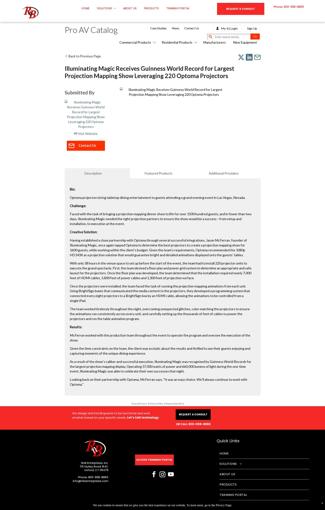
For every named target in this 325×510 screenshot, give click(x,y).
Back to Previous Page (84, 56)
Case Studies (158, 28)
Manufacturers (214, 42)
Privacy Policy (156, 403)
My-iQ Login (229, 28)
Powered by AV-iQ (175, 403)
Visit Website (87, 133)
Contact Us (191, 28)
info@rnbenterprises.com (90, 481)
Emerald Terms (139, 403)
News (175, 28)
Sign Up (252, 28)
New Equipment (245, 42)
